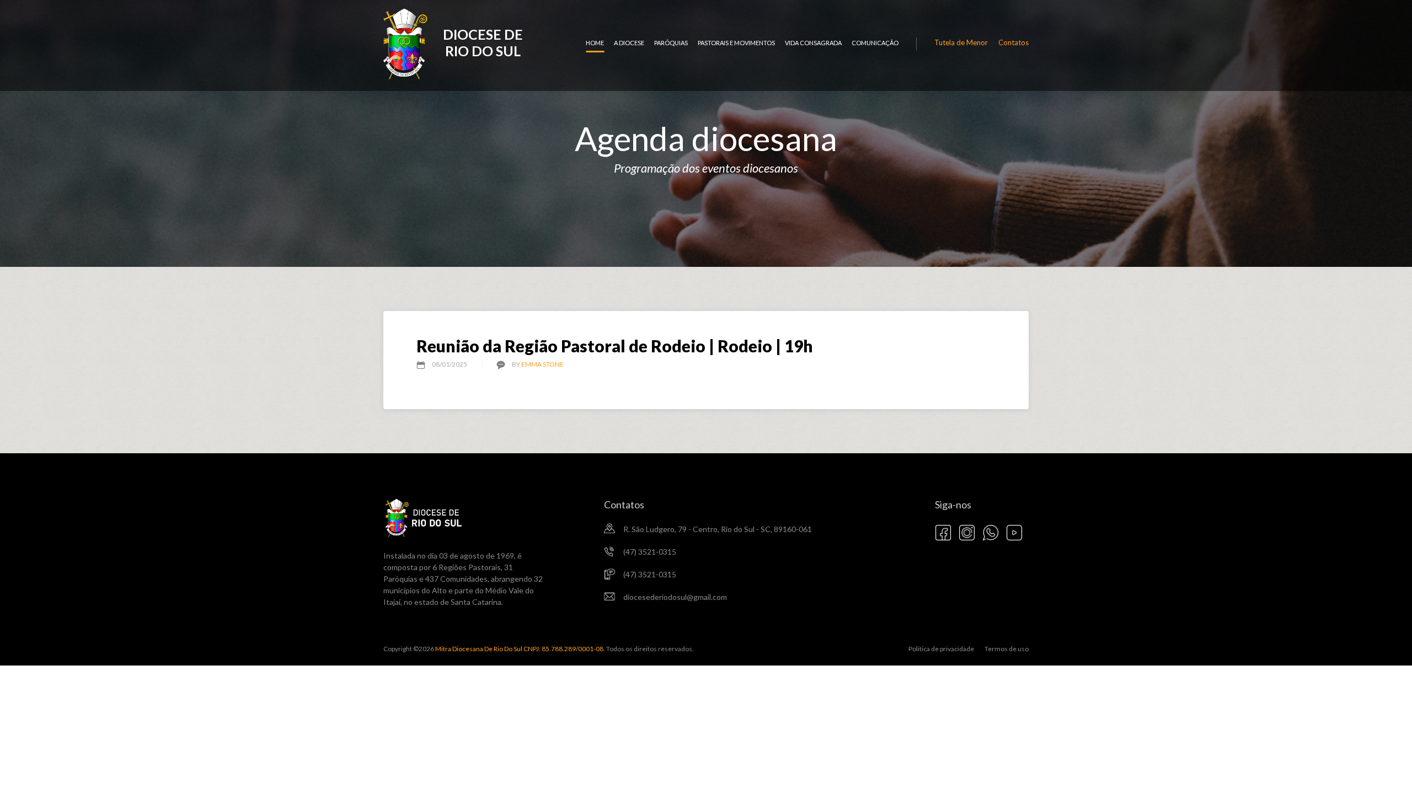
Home (595, 42)
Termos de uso (1007, 649)
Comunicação (875, 42)
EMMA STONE (542, 364)
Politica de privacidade (941, 649)
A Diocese (629, 42)
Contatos (1013, 42)
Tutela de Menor (961, 42)
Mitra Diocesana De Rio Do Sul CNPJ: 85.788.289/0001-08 (518, 649)
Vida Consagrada (813, 42)
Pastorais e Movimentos (736, 42)
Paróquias (671, 42)
